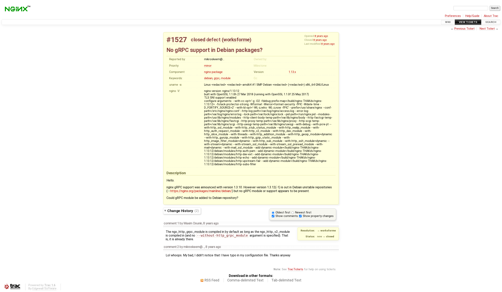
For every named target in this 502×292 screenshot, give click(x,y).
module (226, 78)
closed (198, 40)
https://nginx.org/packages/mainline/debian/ (201, 191)
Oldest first (283, 212)
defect (213, 40)
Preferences (453, 16)
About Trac (491, 16)
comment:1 (171, 223)
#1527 (176, 39)
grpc (217, 78)
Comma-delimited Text (245, 280)
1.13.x (292, 72)
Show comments (287, 216)
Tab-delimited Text (286, 280)
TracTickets (295, 269)
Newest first (303, 212)
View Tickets (468, 22)
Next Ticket (487, 28)
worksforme (236, 40)
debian (208, 78)
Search (490, 22)
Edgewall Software (44, 288)
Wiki (448, 22)
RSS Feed (212, 280)
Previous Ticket (464, 28)
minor (208, 65)
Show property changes (318, 216)
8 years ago (321, 35)
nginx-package (213, 72)
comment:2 (171, 247)
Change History (183, 210)
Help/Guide (472, 16)
